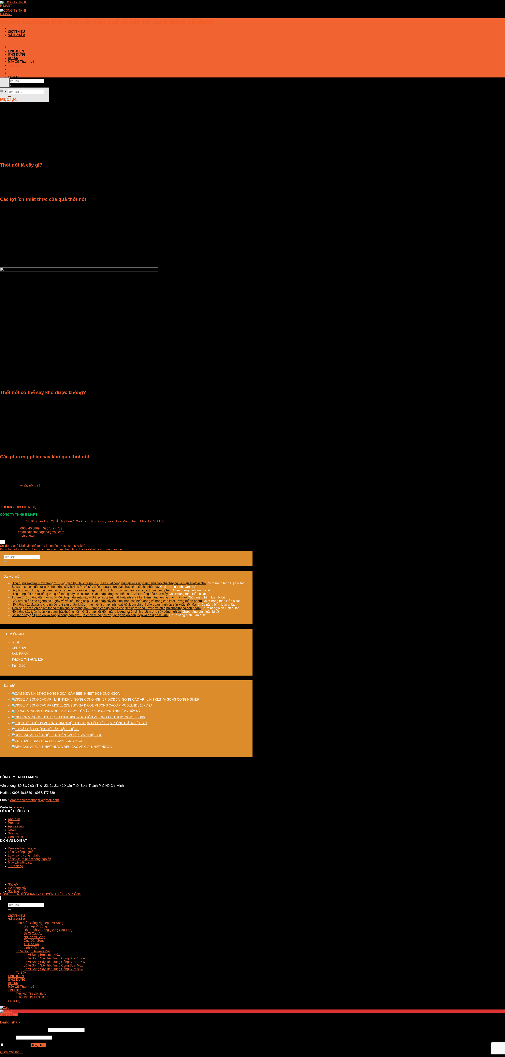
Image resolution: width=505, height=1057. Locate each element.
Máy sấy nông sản (20, 862)
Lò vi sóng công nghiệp (24, 855)
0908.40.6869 (30, 528)
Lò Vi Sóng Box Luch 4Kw (42, 954)
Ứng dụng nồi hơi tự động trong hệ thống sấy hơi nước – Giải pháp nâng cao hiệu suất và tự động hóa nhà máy (90, 594)
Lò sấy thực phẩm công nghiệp (29, 859)
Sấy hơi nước (17, 891)
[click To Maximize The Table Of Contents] (5, 82)
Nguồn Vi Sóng (34, 937)
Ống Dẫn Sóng (34, 940)
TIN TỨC (14, 65)
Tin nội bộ (18, 665)
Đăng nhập (38, 1045)
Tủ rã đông (15, 866)
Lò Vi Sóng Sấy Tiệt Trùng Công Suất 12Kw (54, 962)
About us (14, 819)
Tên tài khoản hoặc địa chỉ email (23, 1030)
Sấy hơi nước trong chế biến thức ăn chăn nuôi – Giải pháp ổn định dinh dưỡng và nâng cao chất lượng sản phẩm (92, 590)
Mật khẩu (7, 1037)
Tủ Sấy (12, 47)
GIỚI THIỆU (16, 31)
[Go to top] (0, 898)
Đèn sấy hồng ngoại (22, 848)
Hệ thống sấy (17, 888)
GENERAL (19, 648)
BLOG (16, 642)
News (12, 829)
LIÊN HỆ (14, 77)
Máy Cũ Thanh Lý (21, 61)
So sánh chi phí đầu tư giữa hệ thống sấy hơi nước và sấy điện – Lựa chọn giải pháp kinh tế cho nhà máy (85, 586)
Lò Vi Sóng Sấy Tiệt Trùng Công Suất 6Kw (53, 965)
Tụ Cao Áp (31, 944)
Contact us (15, 837)
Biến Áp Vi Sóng (35, 926)
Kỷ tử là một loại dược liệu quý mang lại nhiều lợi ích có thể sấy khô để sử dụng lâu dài (61, 549)
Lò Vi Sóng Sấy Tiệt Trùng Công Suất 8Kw (53, 969)
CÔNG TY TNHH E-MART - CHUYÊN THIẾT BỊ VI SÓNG (40, 894)
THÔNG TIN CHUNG (20, 69)
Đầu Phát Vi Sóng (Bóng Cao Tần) (48, 930)
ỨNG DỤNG (16, 54)
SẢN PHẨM (16, 35)
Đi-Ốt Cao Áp (33, 933)
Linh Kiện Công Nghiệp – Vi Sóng (27, 39)
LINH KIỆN (16, 51)
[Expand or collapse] (1, 91)
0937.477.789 (52, 528)
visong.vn (28, 535)
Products (14, 822)
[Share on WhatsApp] (0, 542)
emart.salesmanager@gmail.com (41, 532)
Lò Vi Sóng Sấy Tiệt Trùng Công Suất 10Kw (54, 958)
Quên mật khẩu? (11, 1052)
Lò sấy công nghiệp (21, 852)
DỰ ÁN (13, 58)
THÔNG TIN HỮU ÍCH (21, 73)
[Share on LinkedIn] (4, 542)
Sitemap (14, 833)
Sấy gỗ (13, 884)
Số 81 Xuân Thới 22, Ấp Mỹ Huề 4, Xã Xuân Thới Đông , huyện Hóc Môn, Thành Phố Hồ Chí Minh (95, 521)
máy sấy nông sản (29, 485)
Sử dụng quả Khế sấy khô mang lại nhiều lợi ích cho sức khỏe (43, 545)
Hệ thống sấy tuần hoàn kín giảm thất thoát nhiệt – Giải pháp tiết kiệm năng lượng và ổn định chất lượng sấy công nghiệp (96, 611)
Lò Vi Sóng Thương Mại (22, 43)
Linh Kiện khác (34, 947)
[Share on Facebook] (1, 542)
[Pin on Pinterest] (3, 542)
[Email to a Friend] (2, 542)
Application (16, 826)
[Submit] (5, 561)
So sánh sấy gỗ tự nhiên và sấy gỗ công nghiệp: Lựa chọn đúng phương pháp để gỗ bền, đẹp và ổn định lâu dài (90, 615)
